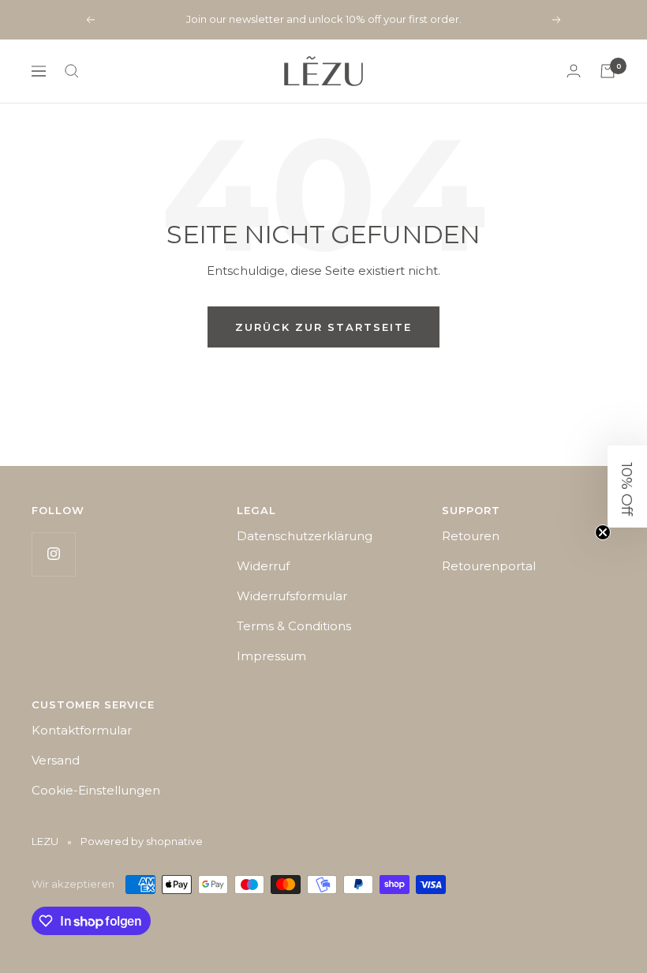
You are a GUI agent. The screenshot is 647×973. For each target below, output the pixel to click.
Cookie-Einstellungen (96, 790)
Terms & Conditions (294, 625)
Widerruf (263, 565)
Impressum (271, 655)
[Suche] (72, 71)
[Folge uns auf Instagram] (53, 554)
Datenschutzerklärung (304, 535)
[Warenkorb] (607, 71)
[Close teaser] (603, 532)
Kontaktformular (82, 730)
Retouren (470, 535)
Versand (56, 760)
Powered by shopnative (141, 841)
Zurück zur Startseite (323, 327)
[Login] (574, 70)
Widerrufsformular (292, 595)
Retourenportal (489, 565)
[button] (627, 486)
